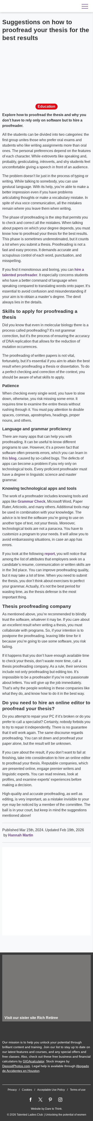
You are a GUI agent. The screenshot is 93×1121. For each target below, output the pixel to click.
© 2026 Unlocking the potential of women (46, 1114)
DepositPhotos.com (16, 1066)
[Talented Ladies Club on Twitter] (40, 1099)
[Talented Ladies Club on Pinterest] (50, 1099)
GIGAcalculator (33, 1061)
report (49, 554)
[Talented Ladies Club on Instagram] (60, 1099)
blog (12, 458)
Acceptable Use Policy (51, 1089)
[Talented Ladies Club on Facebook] (30, 1099)
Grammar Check (31, 501)
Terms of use (78, 1089)
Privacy (12, 1089)
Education (46, 106)
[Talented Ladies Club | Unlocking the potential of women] (32, 6)
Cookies (27, 1089)
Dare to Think (53, 1108)
